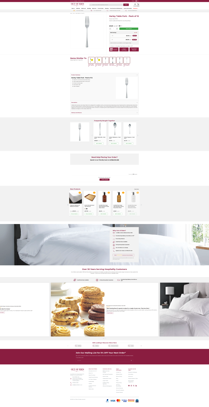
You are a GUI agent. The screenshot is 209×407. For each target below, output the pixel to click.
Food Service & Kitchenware (116, 8)
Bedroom (94, 8)
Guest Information (128, 8)
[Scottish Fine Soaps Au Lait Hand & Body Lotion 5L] (118, 197)
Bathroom (83, 8)
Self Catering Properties (108, 374)
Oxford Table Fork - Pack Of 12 (91, 65)
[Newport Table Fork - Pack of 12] (127, 60)
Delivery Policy (119, 374)
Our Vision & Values (92, 379)
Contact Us (118, 372)
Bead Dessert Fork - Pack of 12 (119, 65)
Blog (117, 378)
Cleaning (107, 8)
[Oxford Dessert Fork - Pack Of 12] (98, 60)
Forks (74, 13)
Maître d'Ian (91, 389)
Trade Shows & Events (93, 377)
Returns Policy (119, 376)
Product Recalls (119, 392)
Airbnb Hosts (105, 376)
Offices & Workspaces (107, 386)
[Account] (135, 4)
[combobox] (106, 5)
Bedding (89, 8)
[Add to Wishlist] (105, 143)
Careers (90, 383)
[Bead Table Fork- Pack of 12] (112, 60)
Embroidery (130, 374)
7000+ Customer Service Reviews (123, 255)
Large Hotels (105, 380)
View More (136, 189)
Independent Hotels (107, 378)
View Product (110, 312)
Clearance (135, 8)
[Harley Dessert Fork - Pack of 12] (105, 60)
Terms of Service (119, 388)
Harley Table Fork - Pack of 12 (79, 13)
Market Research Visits (133, 378)
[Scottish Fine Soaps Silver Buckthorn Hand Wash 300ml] (74, 197)
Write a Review (105, 180)
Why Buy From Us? (93, 370)
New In (73, 8)
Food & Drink (100, 8)
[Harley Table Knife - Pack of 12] (100, 128)
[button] (138, 4)
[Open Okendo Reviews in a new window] (133, 174)
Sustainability (91, 381)
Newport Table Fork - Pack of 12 (127, 65)
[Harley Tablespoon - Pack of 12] (114, 128)
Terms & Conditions (120, 390)
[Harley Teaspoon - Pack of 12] (129, 128)
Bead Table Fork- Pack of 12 (112, 65)
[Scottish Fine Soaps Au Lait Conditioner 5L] (132, 197)
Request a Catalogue (132, 372)
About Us (91, 373)
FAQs (117, 380)
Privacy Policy (119, 382)
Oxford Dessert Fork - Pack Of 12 (98, 65)
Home (71, 13)
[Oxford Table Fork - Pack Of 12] (91, 60)
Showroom (130, 376)
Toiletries (78, 8)
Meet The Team (92, 375)
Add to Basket (129, 28)
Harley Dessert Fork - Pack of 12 (105, 65)
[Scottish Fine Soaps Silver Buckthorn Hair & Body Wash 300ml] (89, 197)
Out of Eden (75, 399)
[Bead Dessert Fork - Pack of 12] (119, 60)
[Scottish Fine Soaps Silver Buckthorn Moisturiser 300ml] (103, 197)
